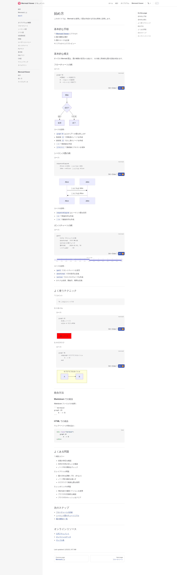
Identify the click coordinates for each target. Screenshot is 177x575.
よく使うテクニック (144, 23)
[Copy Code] (121, 302)
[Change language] (149, 3)
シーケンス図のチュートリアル (67, 515)
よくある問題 (142, 29)
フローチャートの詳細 (64, 512)
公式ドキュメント (62, 534)
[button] (28, 9)
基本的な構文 (142, 19)
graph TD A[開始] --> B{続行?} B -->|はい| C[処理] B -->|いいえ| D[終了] (66, 78)
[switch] (157, 3)
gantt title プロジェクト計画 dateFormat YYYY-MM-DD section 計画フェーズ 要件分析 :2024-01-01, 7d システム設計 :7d (69, 242)
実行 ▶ (121, 88)
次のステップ (142, 33)
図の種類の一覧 (62, 519)
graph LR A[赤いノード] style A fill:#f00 (67, 321)
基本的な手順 (142, 16)
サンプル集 (60, 540)
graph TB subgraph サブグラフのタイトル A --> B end (71, 356)
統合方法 (141, 26)
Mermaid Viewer (62, 34)
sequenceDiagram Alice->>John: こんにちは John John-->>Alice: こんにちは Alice (70, 166)
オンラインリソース (144, 36)
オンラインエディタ (63, 537)
